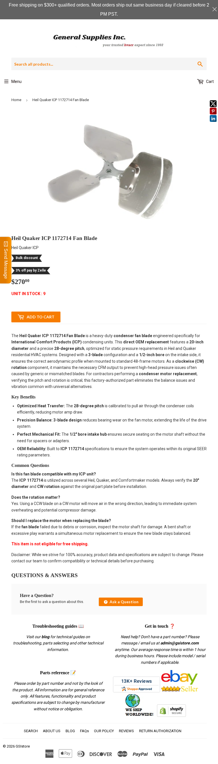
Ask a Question (124, 601)
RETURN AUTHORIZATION (160, 731)
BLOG (70, 731)
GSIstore (23, 746)
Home (16, 100)
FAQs (84, 731)
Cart (209, 81)
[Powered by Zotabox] (213, 124)
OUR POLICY (104, 731)
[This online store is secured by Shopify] (171, 715)
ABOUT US (51, 731)
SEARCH (31, 731)
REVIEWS (126, 731)
